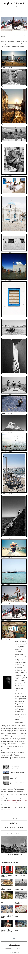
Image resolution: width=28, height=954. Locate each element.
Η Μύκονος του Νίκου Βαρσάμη (17, 772)
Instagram (16, 802)
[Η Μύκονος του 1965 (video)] (21, 923)
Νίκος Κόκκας (4, 813)
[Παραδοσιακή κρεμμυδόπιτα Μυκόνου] (7, 882)
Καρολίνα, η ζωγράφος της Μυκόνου (6, 876)
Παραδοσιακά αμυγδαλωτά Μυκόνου (20, 915)
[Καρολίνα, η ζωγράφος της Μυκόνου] (7, 870)
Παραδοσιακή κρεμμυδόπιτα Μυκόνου (6, 888)
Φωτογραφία (12, 813)
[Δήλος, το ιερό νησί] (21, 870)
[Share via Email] (16, 819)
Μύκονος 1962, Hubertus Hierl (14, 854)
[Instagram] (23, 11)
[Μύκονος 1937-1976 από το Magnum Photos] (21, 882)
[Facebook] (21, 11)
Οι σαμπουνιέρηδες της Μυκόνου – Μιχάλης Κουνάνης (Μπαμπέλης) (6, 930)
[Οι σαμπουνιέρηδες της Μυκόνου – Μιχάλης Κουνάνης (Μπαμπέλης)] (7, 923)
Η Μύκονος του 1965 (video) (19, 929)
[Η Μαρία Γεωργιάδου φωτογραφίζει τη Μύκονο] (6, 767)
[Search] (26, 11)
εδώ (9, 809)
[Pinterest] (24, 11)
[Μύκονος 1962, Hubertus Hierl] (14, 844)
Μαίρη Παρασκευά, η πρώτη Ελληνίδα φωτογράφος (19, 902)
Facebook (22, 800)
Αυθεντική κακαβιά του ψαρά (6, 901)
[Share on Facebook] (13, 819)
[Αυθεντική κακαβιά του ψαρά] (7, 895)
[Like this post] (11, 819)
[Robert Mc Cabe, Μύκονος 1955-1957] (6, 783)
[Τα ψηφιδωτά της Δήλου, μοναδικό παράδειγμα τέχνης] (7, 909)
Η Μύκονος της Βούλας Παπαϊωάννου (15, 777)
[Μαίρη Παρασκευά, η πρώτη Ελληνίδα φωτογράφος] (21, 895)
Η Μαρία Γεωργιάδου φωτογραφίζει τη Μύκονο (15, 767)
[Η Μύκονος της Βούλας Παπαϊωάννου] (6, 778)
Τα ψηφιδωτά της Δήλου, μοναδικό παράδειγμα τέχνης (7, 916)
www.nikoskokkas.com (13, 800)
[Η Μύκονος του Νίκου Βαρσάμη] (6, 772)
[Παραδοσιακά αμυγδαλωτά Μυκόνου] (21, 909)
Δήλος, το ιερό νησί (20, 875)
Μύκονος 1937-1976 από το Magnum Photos (20, 888)
